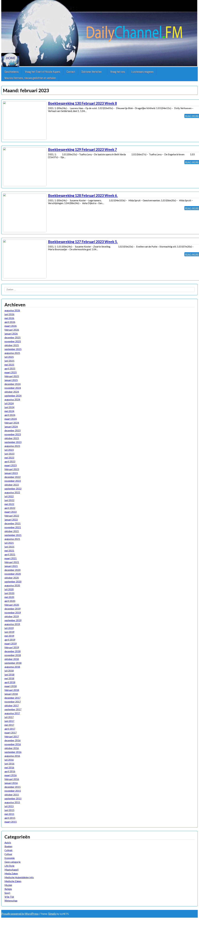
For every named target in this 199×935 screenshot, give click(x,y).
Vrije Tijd (9, 896)
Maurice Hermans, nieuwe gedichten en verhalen (30, 78)
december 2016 (13, 740)
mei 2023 (9, 457)
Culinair (9, 850)
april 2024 (10, 415)
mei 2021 (9, 550)
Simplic (52, 913)
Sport (7, 892)
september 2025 (13, 349)
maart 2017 (11, 732)
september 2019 (13, 620)
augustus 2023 (12, 446)
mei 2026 (9, 318)
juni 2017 (9, 721)
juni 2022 (9, 500)
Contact (70, 72)
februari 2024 (12, 422)
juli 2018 (9, 670)
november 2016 (13, 744)
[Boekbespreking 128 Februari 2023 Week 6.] (24, 231)
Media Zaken (11, 873)
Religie (8, 889)
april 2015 (10, 817)
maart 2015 (11, 821)
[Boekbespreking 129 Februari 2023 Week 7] (24, 185)
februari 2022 (12, 515)
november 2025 (13, 341)
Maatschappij (12, 869)
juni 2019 (9, 632)
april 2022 (10, 508)
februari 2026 (12, 329)
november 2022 (13, 480)
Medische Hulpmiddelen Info (19, 877)
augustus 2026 (12, 310)
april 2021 (10, 554)
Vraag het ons (117, 72)
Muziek (8, 885)
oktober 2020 (12, 577)
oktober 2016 (12, 748)
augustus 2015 (12, 802)
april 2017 (10, 728)
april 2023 (10, 461)
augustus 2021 (12, 539)
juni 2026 (9, 314)
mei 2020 (9, 597)
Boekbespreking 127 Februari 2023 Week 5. (83, 242)
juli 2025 (9, 356)
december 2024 (13, 384)
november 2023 (13, 434)
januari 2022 (11, 519)
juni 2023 (9, 453)
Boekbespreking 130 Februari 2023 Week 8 (82, 103)
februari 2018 (12, 690)
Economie (10, 858)
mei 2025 (9, 364)
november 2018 (13, 655)
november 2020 (13, 573)
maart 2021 (11, 558)
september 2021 (13, 535)
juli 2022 (9, 496)
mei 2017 (9, 724)
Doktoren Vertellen (91, 72)
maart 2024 (11, 418)
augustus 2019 (12, 624)
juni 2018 (9, 674)
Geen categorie (13, 861)
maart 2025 (11, 372)
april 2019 (10, 639)
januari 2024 (11, 426)
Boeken (8, 846)
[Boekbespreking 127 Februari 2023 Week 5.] (24, 277)
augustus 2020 (12, 585)
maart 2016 (11, 775)
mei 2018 (9, 678)
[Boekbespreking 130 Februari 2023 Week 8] (24, 139)
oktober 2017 (12, 705)
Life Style (9, 865)
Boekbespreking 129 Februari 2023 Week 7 (82, 149)
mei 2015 (9, 814)
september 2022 (13, 488)
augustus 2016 (12, 755)
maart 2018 (11, 686)
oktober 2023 (12, 438)
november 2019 (13, 612)
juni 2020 (9, 593)
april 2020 (10, 601)
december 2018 (13, 651)
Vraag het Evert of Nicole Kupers (42, 72)
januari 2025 (11, 380)
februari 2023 (12, 469)
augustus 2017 (12, 713)
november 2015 (13, 790)
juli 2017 (9, 717)
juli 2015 (9, 806)
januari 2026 (11, 333)
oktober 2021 (12, 531)
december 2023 (13, 430)
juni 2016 (9, 763)
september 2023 (13, 442)
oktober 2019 (12, 616)
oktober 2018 (12, 659)
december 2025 (13, 337)
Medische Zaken (13, 881)
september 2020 (13, 581)
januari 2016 (11, 783)
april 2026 (10, 322)
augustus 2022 (12, 492)
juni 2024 (9, 407)
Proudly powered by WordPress (19, 913)
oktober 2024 (12, 391)
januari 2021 (11, 566)
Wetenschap (11, 900)
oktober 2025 (12, 345)
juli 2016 (9, 759)
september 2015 (13, 798)
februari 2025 (12, 376)
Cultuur (8, 854)
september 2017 (13, 709)
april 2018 (10, 682)
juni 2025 (9, 360)
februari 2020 (12, 604)
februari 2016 (12, 779)
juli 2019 (9, 628)
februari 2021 (12, 562)
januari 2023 (11, 473)
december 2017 (13, 697)
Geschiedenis (11, 72)
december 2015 (13, 786)
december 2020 (13, 570)
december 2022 (13, 477)
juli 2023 (9, 449)
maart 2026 (11, 325)
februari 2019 (12, 647)
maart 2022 (11, 511)
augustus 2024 (12, 399)
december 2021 (13, 523)
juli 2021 (9, 542)
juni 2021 (9, 546)
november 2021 (13, 527)
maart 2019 (11, 643)
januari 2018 (11, 693)
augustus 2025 (12, 353)
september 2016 (13, 752)
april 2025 (10, 368)
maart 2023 (11, 465)
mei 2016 (9, 767)
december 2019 (13, 608)
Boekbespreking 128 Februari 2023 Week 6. (83, 195)
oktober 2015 (12, 794)
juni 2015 (9, 810)
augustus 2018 (12, 666)
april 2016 (10, 771)
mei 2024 (9, 411)
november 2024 (13, 387)
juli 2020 (9, 589)
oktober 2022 (12, 484)
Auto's (8, 842)
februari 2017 (12, 736)
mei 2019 (9, 635)
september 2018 (13, 663)
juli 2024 (9, 403)
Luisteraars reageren (142, 72)
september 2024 (13, 395)
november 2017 (13, 701)
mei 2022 (9, 504)
